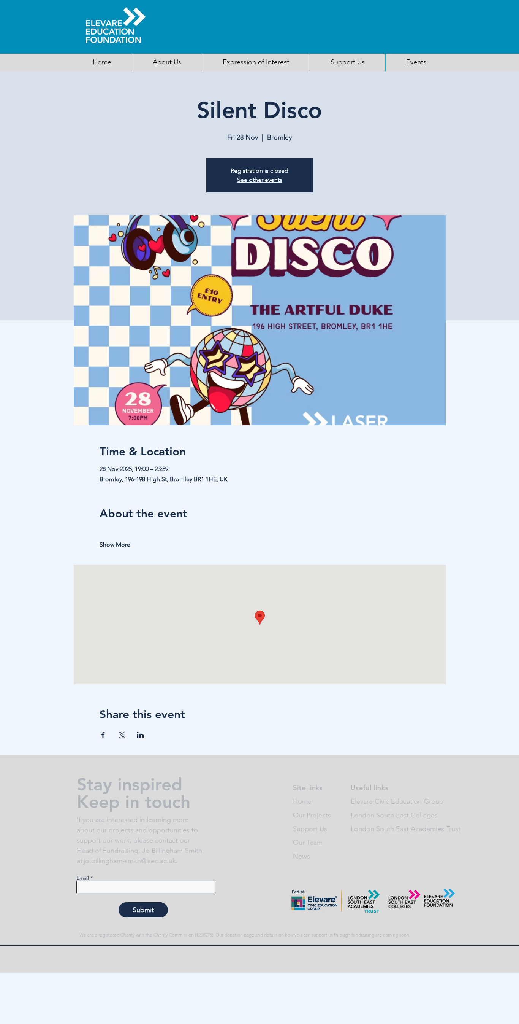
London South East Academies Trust (405, 829)
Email (82, 878)
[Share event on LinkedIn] (140, 735)
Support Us (310, 829)
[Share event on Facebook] (103, 735)
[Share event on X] (121, 735)
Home (302, 801)
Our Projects (312, 815)
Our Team (308, 842)
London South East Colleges (394, 815)
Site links (308, 788)
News (301, 856)
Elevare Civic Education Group (397, 801)
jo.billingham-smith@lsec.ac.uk (130, 861)
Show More (115, 544)
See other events (259, 179)
